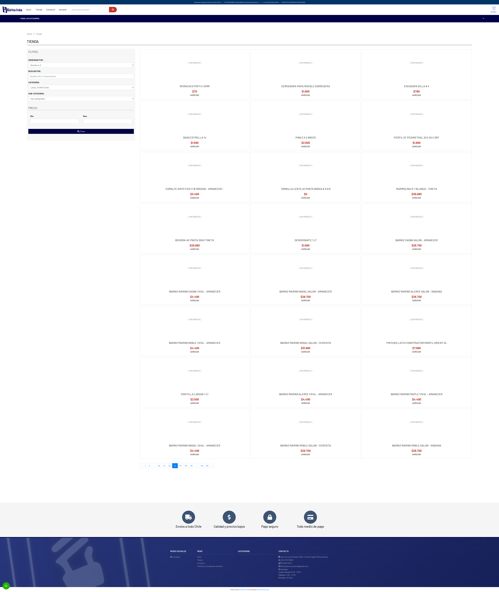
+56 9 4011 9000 (286, 560)
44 (180, 465)
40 (159, 465)
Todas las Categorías (29, 18)
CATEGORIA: (34, 82)
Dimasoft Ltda (244, 589)
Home (29, 34)
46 (191, 465)
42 (169, 465)
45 (186, 465)
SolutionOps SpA (263, 589)
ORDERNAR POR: (36, 60)
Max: (85, 116)
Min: (32, 116)
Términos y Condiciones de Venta (210, 566)
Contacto (50, 9)
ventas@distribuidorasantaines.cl (247, 2)
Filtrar (82, 131)
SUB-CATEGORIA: (36, 93)
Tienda (39, 9)
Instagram (176, 557)
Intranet (63, 9)
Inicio (28, 9)
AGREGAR (194, 95)
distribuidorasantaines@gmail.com (294, 566)
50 (207, 465)
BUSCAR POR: (34, 71)
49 (202, 465)
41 (164, 465)
